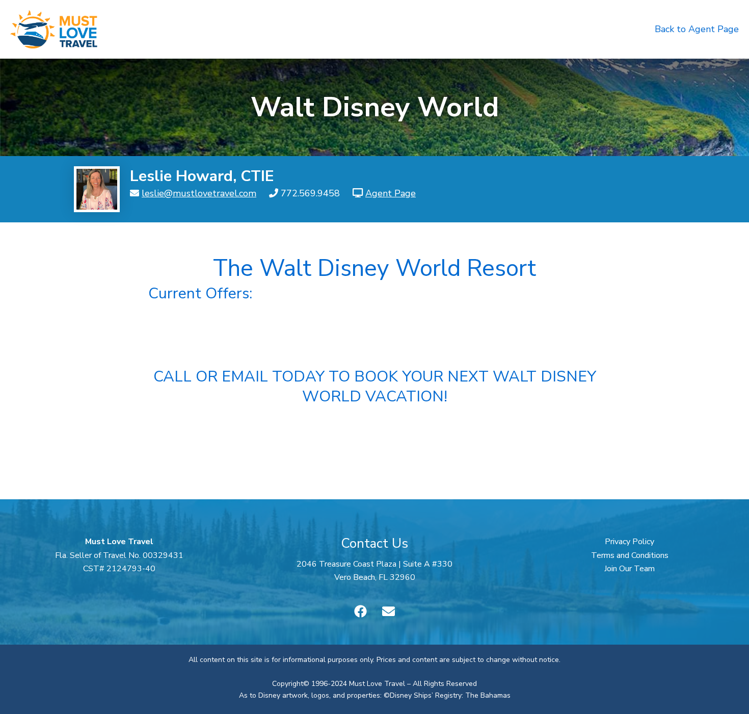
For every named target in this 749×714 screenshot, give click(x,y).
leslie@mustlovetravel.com (199, 193)
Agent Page (390, 193)
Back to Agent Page (697, 29)
